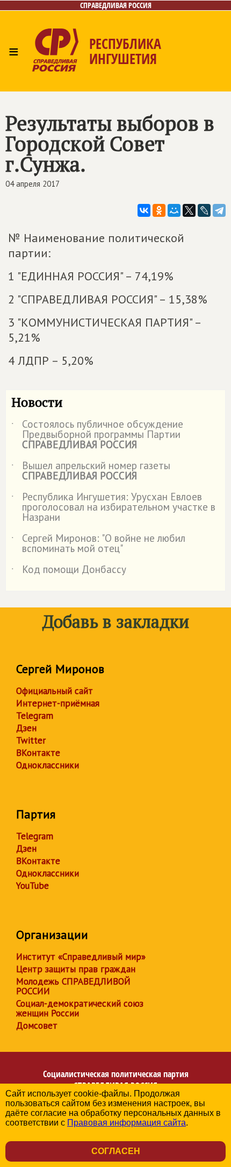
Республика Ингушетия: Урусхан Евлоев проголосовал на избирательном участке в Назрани (113, 508)
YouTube (32, 885)
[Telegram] (219, 210)
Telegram (34, 715)
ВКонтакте (38, 753)
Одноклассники (47, 765)
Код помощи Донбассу (68, 571)
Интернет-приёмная (57, 703)
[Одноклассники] (159, 210)
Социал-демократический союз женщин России (79, 1008)
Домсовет (36, 1025)
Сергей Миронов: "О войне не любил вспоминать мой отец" (98, 544)
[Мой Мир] (174, 210)
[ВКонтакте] (144, 210)
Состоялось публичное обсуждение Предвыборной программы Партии (97, 435)
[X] (189, 210)
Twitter (31, 740)
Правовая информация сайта (126, 1122)
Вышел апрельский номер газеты (90, 471)
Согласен (115, 1151)
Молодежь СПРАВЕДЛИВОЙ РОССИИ (73, 986)
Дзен (26, 728)
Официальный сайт (54, 691)
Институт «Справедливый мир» (81, 956)
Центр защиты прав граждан (75, 969)
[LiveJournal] (204, 210)
